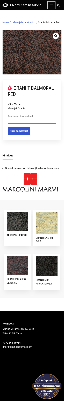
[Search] (58, 5)
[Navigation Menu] (51, 5)
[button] (56, 36)
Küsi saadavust (19, 131)
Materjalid (18, 22)
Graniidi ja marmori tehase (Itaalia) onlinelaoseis (32, 168)
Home (6, 22)
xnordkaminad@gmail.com (17, 346)
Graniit (30, 22)
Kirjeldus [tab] (8, 155)
